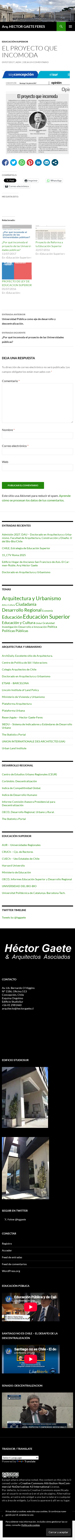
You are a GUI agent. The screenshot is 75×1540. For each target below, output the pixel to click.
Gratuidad (48, 623)
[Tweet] (13, 162)
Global (39, 623)
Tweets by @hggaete (14, 917)
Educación (12, 617)
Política (52, 626)
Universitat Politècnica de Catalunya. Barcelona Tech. (33, 892)
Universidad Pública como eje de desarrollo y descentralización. (29, 319)
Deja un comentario (36, 62)
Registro (7, 1243)
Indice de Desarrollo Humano (19, 794)
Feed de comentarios (14, 1264)
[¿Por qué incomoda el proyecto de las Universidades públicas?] (17, 232)
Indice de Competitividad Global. (21, 788)
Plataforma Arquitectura (17, 703)
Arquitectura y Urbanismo (31, 598)
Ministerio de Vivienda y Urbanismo (23, 696)
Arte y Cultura (8, 605)
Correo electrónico (15, 446)
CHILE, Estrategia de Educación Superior (26, 548)
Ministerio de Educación (16, 872)
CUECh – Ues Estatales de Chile (20, 858)
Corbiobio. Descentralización (19, 781)
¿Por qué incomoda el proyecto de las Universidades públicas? (17, 246)
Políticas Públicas (15, 631)
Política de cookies (30, 1525)
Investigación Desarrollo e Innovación (24, 626)
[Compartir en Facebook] (5, 162)
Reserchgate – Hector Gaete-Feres (22, 717)
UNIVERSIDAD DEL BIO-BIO (19, 886)
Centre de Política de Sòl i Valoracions (24, 662)
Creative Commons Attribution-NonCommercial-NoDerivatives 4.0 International (36, 1485)
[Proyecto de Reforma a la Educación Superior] (50, 232)
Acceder (7, 1250)
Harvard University (13, 865)
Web (5, 462)
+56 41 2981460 (12, 1005)
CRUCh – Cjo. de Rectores (17, 851)
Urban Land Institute (14, 748)
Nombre (8, 430)
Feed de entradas (12, 1257)
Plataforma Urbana (13, 710)
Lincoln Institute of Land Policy (20, 690)
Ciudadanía (26, 604)
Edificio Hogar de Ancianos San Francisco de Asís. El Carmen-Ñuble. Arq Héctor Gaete (36, 563)
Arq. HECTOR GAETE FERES (23, 26)
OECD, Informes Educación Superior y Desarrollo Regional (37, 879)
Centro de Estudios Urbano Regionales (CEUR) (29, 774)
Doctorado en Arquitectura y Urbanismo (26, 572)
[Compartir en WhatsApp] (21, 162)
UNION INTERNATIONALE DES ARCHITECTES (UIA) (33, 741)
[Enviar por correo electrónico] (46, 162)
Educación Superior (15, 41)
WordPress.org (11, 1271)
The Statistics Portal (14, 734)
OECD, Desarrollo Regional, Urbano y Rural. (28, 812)
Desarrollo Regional (22, 610)
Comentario (11, 381)
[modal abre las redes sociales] (55, 162)
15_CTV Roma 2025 (14, 555)
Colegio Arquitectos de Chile (19, 669)
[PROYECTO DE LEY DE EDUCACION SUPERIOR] (17, 271)
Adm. (19, 62)
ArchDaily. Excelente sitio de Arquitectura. (27, 655)
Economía (47, 610)
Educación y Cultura (18, 622)
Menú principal (70, 26)
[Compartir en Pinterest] (30, 162)
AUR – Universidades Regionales (21, 845)
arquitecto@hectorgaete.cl (18, 1008)
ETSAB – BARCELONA (15, 683)
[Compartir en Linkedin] (38, 162)
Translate (29, 1461)
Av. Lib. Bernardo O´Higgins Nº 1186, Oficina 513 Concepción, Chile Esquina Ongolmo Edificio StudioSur (18, 994)
